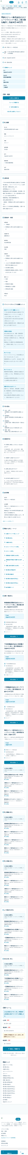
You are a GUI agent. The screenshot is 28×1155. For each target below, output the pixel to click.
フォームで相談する (14, 102)
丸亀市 (20, 6)
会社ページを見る (7, 521)
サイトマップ (4, 1145)
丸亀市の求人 (6, 1069)
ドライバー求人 (9, 6)
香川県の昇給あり (7, 1097)
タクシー (5, 1073)
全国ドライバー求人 (8, 1065)
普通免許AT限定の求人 (8, 1078)
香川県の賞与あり (7, 1095)
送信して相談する (15, 1049)
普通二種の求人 (6, 1080)
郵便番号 (5, 1040)
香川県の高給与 (6, 1084)
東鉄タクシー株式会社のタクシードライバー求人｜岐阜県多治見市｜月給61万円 (14, 732)
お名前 (4, 1020)
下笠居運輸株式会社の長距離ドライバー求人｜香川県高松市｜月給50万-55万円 (14, 646)
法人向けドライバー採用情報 (8, 1137)
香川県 (15, 6)
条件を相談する (15, 107)
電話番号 (5, 1027)
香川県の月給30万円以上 (9, 1086)
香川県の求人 (6, 1067)
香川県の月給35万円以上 (9, 1088)
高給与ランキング (7, 1102)
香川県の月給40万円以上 (9, 1091)
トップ (2, 6)
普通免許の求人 (6, 1075)
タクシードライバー (8, 1071)
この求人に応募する (14, 98)
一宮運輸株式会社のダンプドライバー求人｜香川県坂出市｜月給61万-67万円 (14, 689)
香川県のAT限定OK (7, 1082)
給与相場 (5, 1099)
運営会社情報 (4, 1143)
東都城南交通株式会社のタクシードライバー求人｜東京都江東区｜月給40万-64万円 (14, 605)
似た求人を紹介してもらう (14, 111)
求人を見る (13, 636)
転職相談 (3, 1141)
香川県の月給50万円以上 (9, 1093)
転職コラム (4, 1135)
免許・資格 (4, 1131)
